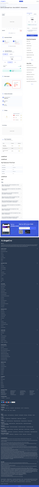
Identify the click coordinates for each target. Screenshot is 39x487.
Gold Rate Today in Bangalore (5, 424)
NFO (1, 270)
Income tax (2, 325)
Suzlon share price (3, 391)
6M (10, 28)
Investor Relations (3, 257)
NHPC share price (13, 391)
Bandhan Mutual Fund (30, 76)
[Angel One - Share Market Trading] (3, 1)
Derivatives (2, 321)
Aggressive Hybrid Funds (30, 54)
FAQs (1, 480)
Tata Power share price (13, 394)
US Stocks (2, 275)
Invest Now (32, 35)
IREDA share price (3, 392)
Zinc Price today (16, 429)
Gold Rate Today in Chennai (19, 423)
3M (8, 28)
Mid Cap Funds (24, 434)
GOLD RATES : (3, 422)
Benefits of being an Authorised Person (5, 350)
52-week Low (2, 369)
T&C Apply (4, 480)
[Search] (36, 1)
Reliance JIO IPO (3, 379)
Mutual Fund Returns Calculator (4, 303)
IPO (1, 319)
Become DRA (2, 347)
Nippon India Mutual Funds (34, 431)
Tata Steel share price (22, 390)
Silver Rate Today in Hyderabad (5, 426)
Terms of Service (19, 476)
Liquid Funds (7, 434)
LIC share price (31, 394)
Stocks (2, 264)
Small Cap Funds (11, 434)
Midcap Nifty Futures (14, 418)
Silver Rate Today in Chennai (22, 426)
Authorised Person (3, 327)
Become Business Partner (4, 345)
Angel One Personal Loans (22, 480)
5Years (15, 62)
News (1, 334)
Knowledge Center (3, 331)
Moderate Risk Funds (30, 52)
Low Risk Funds (29, 50)
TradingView (13, 410)
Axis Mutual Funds (15, 431)
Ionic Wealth (7, 405)
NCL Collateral (2, 481)
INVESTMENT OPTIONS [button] (4, 263)
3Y (13, 28)
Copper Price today (3, 429)
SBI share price (12, 393)
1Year (5, 62)
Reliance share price (32, 390)
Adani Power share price (23, 391)
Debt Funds (28, 41)
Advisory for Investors (33, 480)
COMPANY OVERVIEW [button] (3, 248)
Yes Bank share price (3, 394)
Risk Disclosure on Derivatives (21, 481)
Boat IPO (2, 382)
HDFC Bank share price (13, 390)
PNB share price (22, 392)
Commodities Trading (3, 322)
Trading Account (3, 313)
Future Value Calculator (3, 294)
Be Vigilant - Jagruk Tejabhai (4, 342)
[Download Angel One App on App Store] (27, 233)
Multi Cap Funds (29, 434)
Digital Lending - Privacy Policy (14, 480)
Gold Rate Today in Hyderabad (27, 423)
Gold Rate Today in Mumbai (4, 423)
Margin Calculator (3, 286)
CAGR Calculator (3, 291)
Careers (2, 260)
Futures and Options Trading (4, 324)
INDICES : (2, 414)
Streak (8, 410)
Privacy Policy (14, 476)
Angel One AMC (3, 405)
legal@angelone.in (21, 474)
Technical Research (3, 337)
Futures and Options (3, 273)
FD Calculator (2, 297)
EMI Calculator (2, 306)
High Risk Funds (29, 45)
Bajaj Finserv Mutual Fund (30, 74)
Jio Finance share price (32, 393)
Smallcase (5, 410)
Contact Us (2, 254)
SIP (5, 54)
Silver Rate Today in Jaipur (29, 426)
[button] (12, 185)
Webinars (2, 259)
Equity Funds (29, 43)
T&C (36, 33)
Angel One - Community (3, 340)
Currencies (2, 278)
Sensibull (2, 410)
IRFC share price (3, 390)
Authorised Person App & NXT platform (5, 356)
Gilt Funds (20, 434)
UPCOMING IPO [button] (3, 376)
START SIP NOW (21, 1)
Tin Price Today (32, 429)
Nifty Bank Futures (8, 418)
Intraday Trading (3, 316)
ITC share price (31, 392)
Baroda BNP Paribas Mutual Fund (31, 81)
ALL (17, 28)
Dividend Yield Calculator (4, 292)
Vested (11, 410)
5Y (15, 28)
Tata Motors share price (4, 393)
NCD (1, 281)
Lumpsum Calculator (3, 289)
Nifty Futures (3, 418)
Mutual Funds (2, 310)
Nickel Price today (21, 429)
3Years (10, 62)
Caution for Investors (28, 481)
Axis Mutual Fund (29, 72)
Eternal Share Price (22, 393)
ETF (1, 276)
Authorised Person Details (4, 358)
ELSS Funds (2, 434)
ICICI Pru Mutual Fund (27, 431)
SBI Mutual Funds (10, 431)
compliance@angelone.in (12, 472)
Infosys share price (32, 391)
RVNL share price (12, 392)
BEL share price (22, 394)
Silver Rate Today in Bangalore (14, 426)
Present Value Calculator (4, 300)
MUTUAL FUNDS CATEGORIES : (5, 433)
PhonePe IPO (2, 385)
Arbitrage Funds (29, 57)
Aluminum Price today (10, 429)
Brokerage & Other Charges (4, 251)
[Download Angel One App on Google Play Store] (27, 231)
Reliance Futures (19, 418)
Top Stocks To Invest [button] (4, 389)
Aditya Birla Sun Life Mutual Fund (31, 67)
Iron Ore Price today (26, 429)
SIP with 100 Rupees (3, 267)
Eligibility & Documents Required (4, 353)
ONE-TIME (11, 54)
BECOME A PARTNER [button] (3, 344)
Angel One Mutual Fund (30, 69)
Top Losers (2, 372)
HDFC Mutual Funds (21, 431)
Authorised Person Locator (4, 359)
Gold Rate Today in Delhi (12, 423)
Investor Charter (28, 480)
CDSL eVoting (7, 481)
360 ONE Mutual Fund (30, 65)
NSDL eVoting (11, 481)
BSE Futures (24, 418)
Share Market (2, 363)
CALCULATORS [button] (3, 283)
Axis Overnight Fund (5, 148)
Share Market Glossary (3, 366)
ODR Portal (15, 481)
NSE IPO (2, 377)
